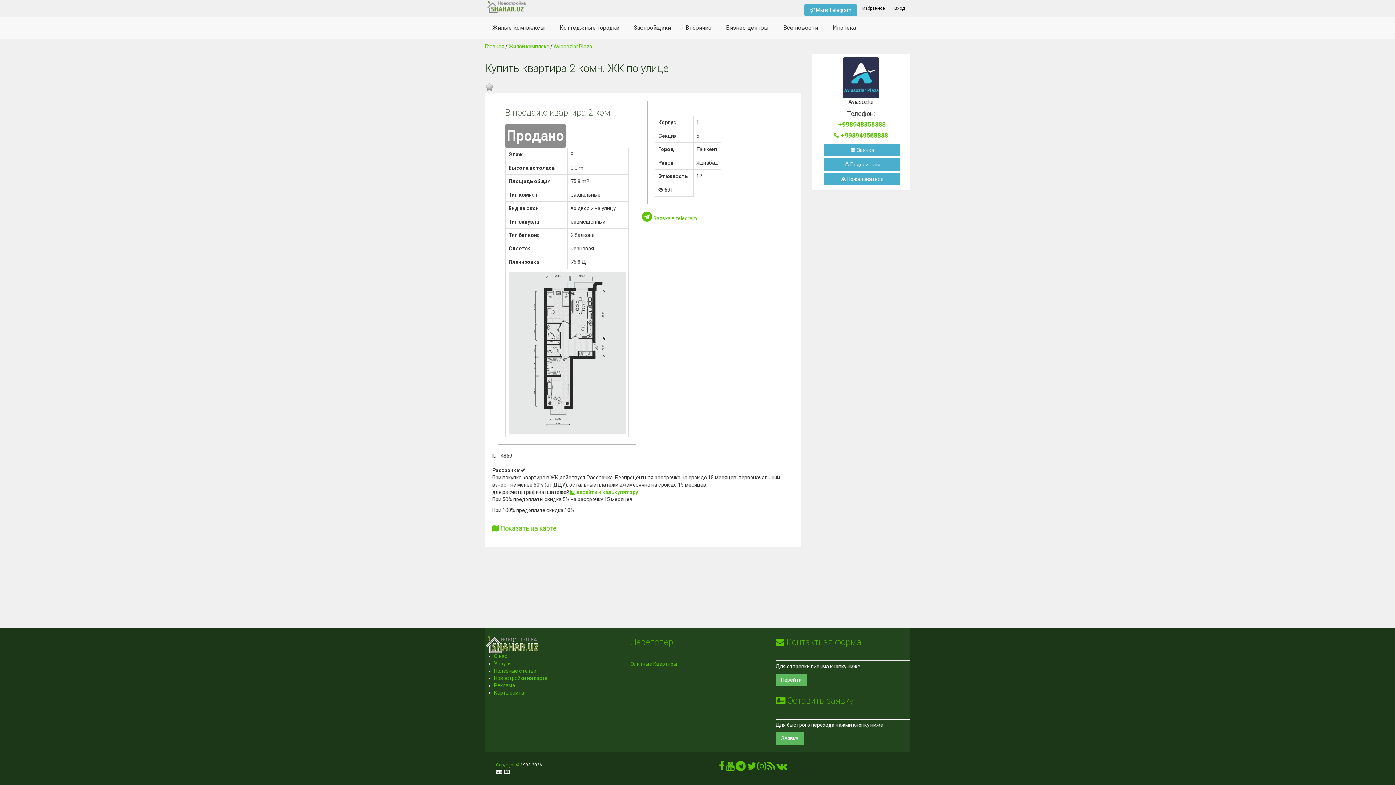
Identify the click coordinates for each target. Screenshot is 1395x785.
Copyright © (507, 765)
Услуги (502, 664)
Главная (494, 46)
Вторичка (698, 27)
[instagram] (761, 768)
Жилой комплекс (529, 46)
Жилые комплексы (518, 27)
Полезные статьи (515, 671)
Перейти (791, 680)
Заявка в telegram (674, 218)
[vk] (781, 768)
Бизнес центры (747, 27)
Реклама (504, 685)
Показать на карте (528, 528)
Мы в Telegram (833, 10)
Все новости (800, 27)
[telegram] (741, 768)
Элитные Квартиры (653, 664)
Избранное (873, 8)
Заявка (865, 150)
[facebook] (722, 768)
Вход (899, 8)
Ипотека (844, 27)
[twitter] (751, 768)
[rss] (771, 768)
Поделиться (864, 165)
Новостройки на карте (520, 678)
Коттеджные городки (589, 27)
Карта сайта (509, 693)
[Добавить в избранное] (489, 87)
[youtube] (730, 768)
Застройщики (652, 27)
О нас (501, 656)
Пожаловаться (865, 179)
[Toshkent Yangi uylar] (538, 7)
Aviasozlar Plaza (573, 46)
